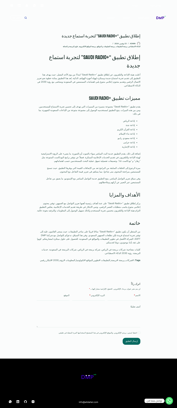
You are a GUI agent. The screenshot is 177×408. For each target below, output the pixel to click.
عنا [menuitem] (119, 5)
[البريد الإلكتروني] (11, 5)
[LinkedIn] (19, 5)
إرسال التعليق (131, 341)
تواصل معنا (17, 17)
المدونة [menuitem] (110, 18)
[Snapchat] (26, 5)
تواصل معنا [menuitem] (155, 5)
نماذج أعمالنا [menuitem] (144, 18)
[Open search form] (26, 18)
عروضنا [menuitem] (135, 5)
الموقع (66, 295)
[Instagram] (42, 5)
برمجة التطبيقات (121, 46)
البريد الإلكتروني (97, 295)
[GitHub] (25, 401)
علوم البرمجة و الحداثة (70, 46)
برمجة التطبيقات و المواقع (106, 46)
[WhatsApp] (34, 5)
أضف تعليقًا (135, 306)
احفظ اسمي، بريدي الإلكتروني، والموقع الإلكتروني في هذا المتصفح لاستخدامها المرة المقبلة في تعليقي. (97, 333)
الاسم (137, 295)
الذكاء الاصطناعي (134, 46)
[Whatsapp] (169, 401)
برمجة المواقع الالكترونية (87, 46)
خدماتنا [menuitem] (126, 18)
